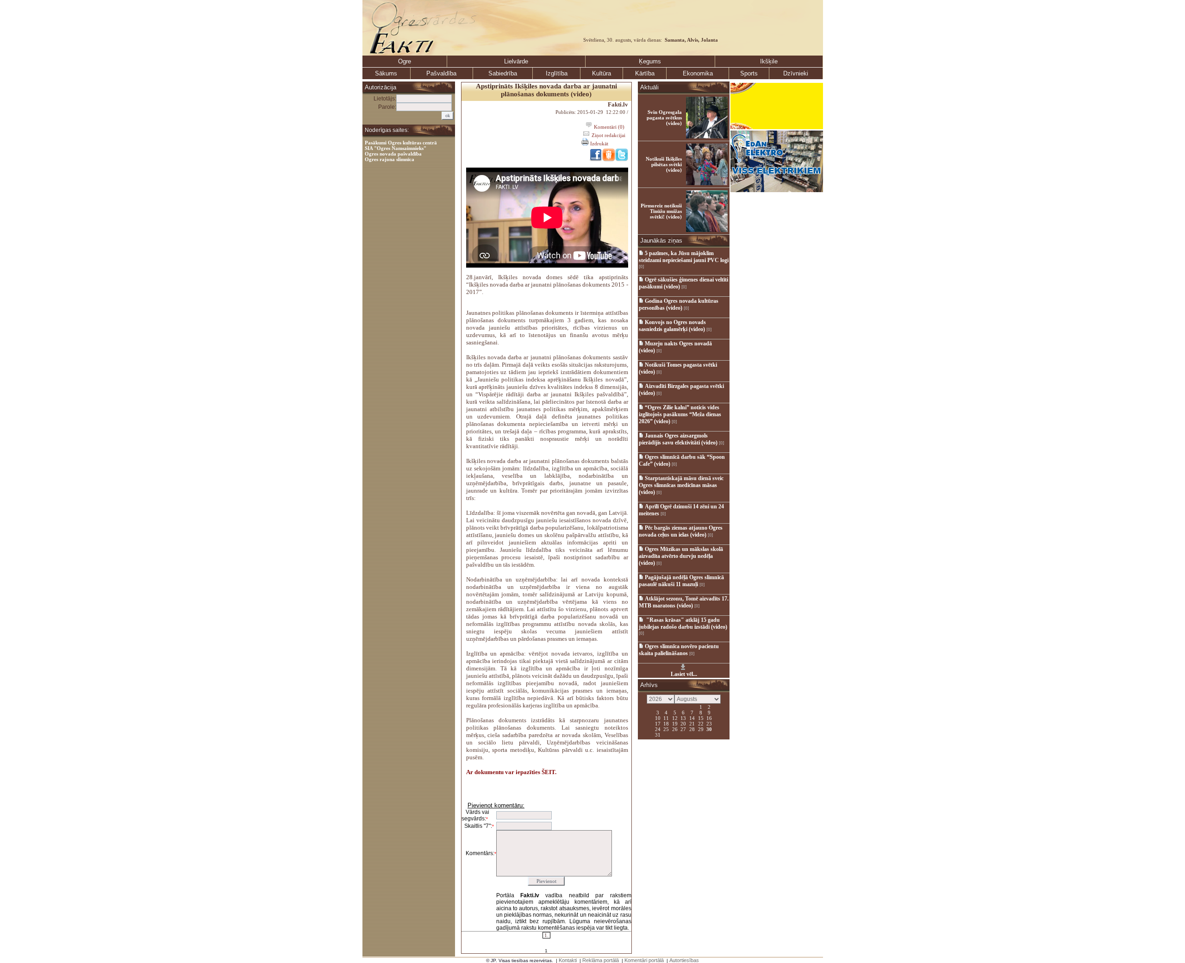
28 (692, 729)
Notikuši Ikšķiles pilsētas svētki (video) (664, 164)
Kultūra (601, 73)
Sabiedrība (502, 73)
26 (675, 729)
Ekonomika (698, 73)
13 (683, 717)
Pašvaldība (441, 73)
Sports (749, 73)
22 (701, 723)
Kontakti (568, 960)
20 (683, 723)
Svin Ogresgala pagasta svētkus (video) (664, 117)
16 (709, 717)
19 (675, 723)
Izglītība (557, 73)
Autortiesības (684, 960)
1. (546, 935)
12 (675, 717)
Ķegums (650, 61)
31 (658, 734)
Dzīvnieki (795, 73)
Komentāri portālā (644, 960)
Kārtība (645, 73)
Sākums (386, 73)
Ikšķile (769, 61)
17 (658, 723)
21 (692, 723)
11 (666, 717)
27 (683, 729)
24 (658, 729)
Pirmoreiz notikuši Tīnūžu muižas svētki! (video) (661, 211)
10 (658, 717)
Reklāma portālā (600, 960)
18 (666, 723)
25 (666, 729)
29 (701, 729)
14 (692, 717)
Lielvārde (516, 61)
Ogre (404, 61)
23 (709, 723)
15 (701, 717)
